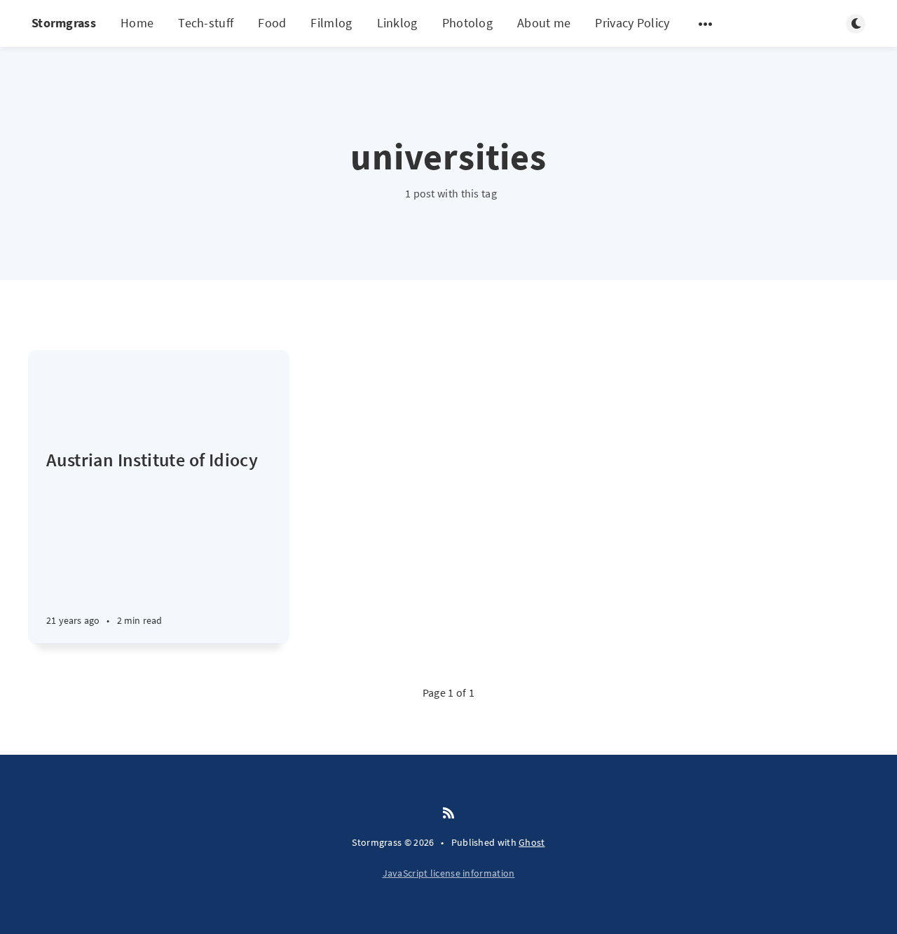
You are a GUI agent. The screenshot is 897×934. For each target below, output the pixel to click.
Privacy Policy (632, 23)
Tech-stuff (205, 23)
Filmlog (331, 23)
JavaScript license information (449, 873)
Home (137, 23)
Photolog (467, 23)
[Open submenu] (705, 24)
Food (272, 23)
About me (543, 23)
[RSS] (448, 813)
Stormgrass (64, 23)
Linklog (397, 23)
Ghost (532, 842)
